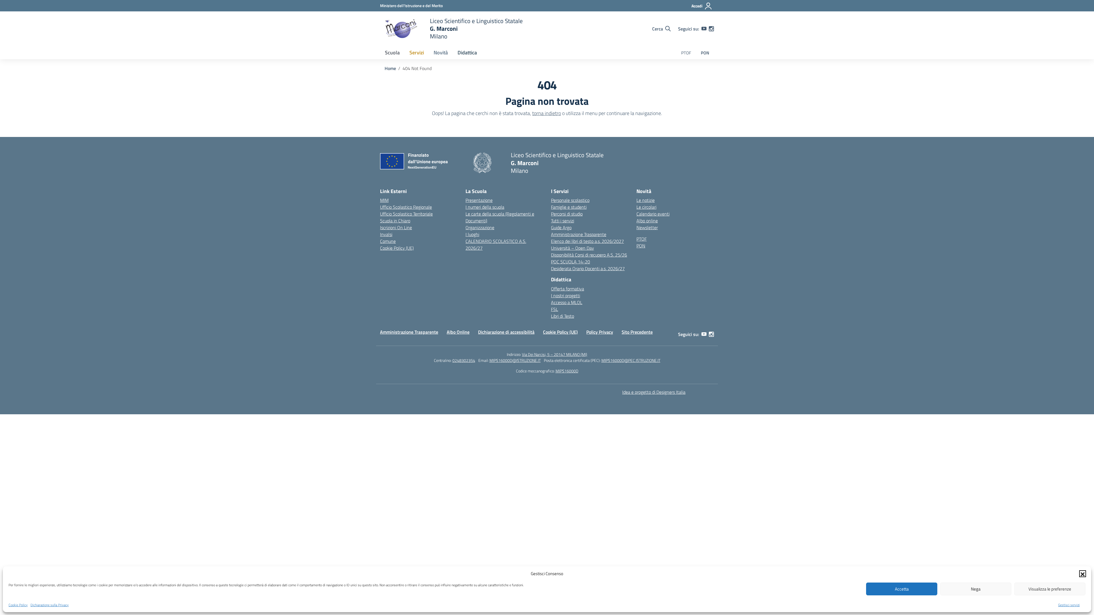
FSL (554, 309)
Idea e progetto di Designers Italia (653, 392)
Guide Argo (561, 227)
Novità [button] (441, 52)
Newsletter (647, 227)
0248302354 (463, 360)
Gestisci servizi (1069, 605)
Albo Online (458, 332)
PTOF (686, 53)
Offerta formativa (567, 288)
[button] (1082, 574)
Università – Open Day (572, 248)
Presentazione (479, 200)
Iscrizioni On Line (396, 227)
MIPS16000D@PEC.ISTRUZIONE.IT (630, 360)
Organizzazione (480, 227)
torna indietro (546, 113)
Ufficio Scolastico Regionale (406, 207)
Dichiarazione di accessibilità (506, 332)
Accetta (902, 589)
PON (705, 53)
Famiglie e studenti (569, 207)
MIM (384, 200)
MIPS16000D (567, 371)
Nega (976, 589)
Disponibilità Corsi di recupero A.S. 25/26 (589, 254)
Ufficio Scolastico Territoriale (406, 213)
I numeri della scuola (485, 207)
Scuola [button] (392, 52)
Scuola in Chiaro (395, 220)
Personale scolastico (570, 200)
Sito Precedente (637, 332)
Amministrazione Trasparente (578, 234)
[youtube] (704, 28)
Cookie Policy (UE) (397, 248)
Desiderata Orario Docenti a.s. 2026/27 (588, 268)
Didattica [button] (467, 52)
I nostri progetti (565, 295)
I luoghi (472, 234)
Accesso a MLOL (566, 302)
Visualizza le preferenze (1049, 589)
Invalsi (386, 234)
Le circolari (646, 207)
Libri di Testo (562, 316)
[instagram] (711, 28)
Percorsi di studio (567, 213)
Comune (388, 241)
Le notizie (645, 200)
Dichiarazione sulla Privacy (49, 605)
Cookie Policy (18, 605)
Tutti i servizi (562, 220)
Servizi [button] (416, 52)
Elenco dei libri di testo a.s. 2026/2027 (587, 241)
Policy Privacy (599, 332)
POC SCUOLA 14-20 (570, 261)
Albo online (647, 220)
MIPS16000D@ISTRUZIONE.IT (515, 360)
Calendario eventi (653, 213)
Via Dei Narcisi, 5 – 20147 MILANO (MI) (554, 354)
